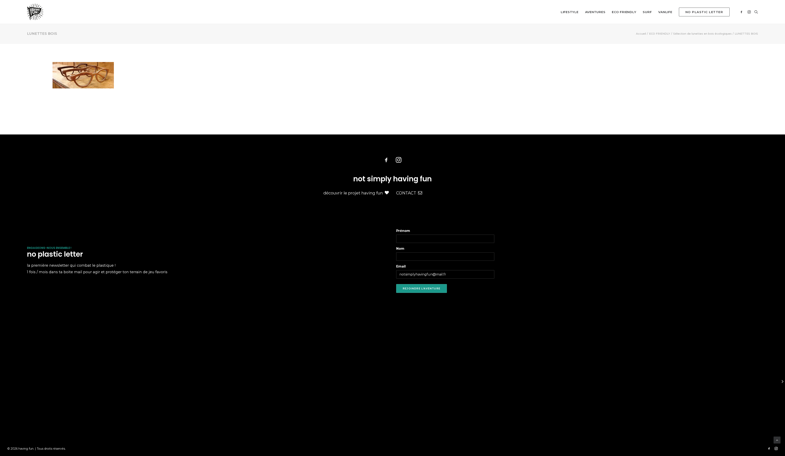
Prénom (403, 231)
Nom (400, 249)
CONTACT (406, 193)
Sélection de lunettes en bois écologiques (702, 33)
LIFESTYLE (570, 12)
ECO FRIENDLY (624, 12)
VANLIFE (665, 12)
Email (401, 266)
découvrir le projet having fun (353, 193)
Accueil (641, 33)
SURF (647, 12)
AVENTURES (595, 12)
